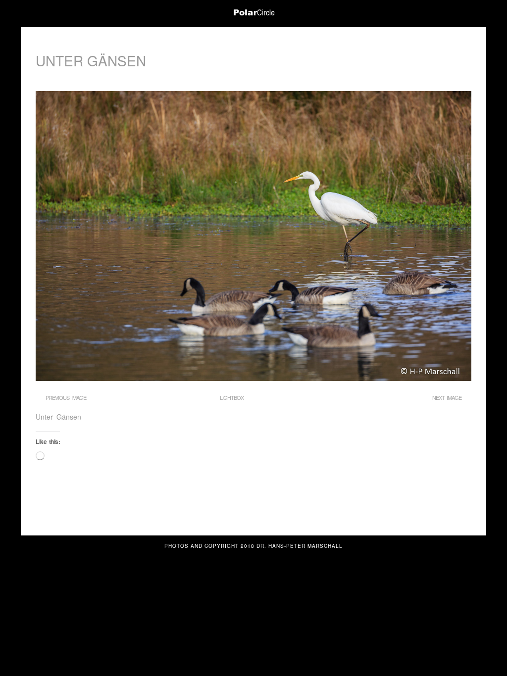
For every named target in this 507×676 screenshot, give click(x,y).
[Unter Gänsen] (253, 378)
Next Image (446, 397)
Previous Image (66, 397)
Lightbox (232, 397)
